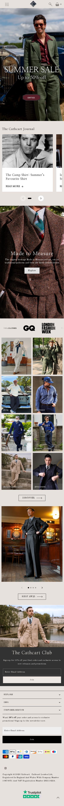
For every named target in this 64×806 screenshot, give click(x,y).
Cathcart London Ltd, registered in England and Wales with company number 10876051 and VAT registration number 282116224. (31, 778)
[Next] (41, 198)
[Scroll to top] (58, 798)
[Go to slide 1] (29, 198)
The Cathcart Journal (18, 129)
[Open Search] (50, 4)
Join (32, 680)
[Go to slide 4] (35, 587)
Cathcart (25, 774)
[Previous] (23, 198)
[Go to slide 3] (35, 198)
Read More (13, 186)
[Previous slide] (22, 588)
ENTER (31, 98)
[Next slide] (42, 588)
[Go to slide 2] (33, 198)
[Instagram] (5, 768)
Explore (32, 270)
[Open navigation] (9, 4)
